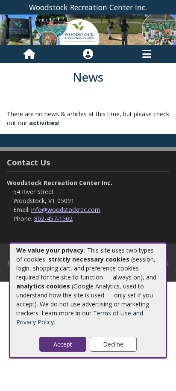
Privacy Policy (35, 322)
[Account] (88, 54)
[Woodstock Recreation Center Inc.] (88, 29)
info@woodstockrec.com (65, 210)
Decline (113, 344)
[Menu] (146, 54)
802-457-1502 (53, 219)
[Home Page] (29, 54)
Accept (62, 344)
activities (43, 123)
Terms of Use (112, 313)
